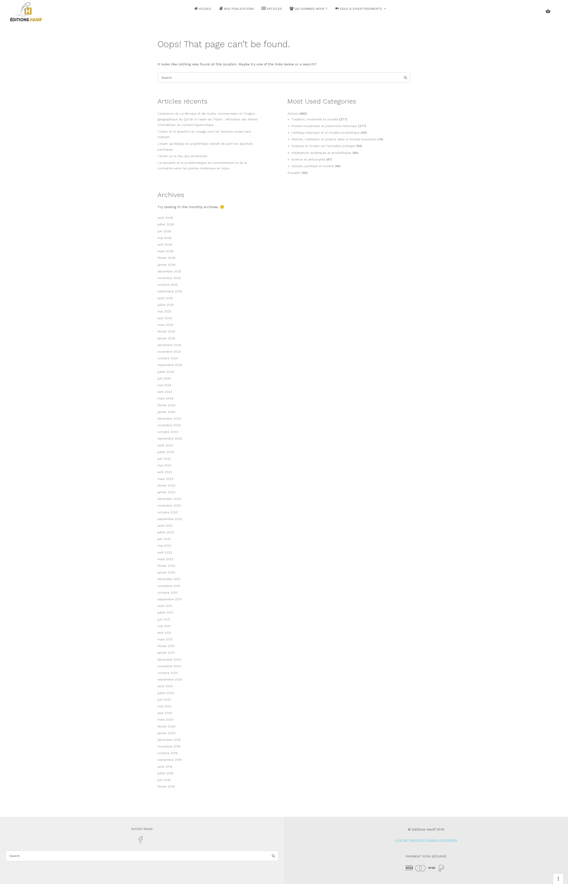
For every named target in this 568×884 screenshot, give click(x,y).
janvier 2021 (166, 652)
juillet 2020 (166, 693)
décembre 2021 (169, 579)
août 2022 (165, 525)
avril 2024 (165, 391)
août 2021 (165, 606)
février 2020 (167, 726)
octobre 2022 (168, 512)
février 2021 (166, 646)
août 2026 (165, 217)
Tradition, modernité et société (314, 119)
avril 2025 (165, 318)
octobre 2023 (168, 432)
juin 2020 (164, 699)
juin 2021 (164, 619)
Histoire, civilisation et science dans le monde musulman (333, 139)
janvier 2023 (166, 492)
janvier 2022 (166, 572)
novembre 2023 (169, 425)
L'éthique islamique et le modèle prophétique (325, 132)
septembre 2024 (170, 365)
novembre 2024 (169, 351)
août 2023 (165, 445)
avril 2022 (165, 552)
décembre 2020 (169, 659)
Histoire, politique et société (312, 166)
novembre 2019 (169, 746)
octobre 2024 (168, 358)
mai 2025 (164, 311)
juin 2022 (164, 539)
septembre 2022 (170, 519)
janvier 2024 (166, 412)
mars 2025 (165, 325)
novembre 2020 (169, 666)
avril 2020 (165, 713)
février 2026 (167, 258)
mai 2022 (164, 545)
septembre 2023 (170, 438)
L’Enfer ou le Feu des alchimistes (182, 156)
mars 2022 (165, 559)
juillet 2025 (166, 305)
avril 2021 (164, 632)
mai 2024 (164, 385)
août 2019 (165, 766)
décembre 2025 (169, 271)
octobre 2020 (168, 673)
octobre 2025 (168, 284)
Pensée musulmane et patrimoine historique (324, 126)
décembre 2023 (169, 418)
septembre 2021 (169, 599)
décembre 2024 (169, 345)
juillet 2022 (166, 532)
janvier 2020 (167, 733)
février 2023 (166, 485)
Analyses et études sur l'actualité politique (323, 146)
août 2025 (165, 298)
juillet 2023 (166, 452)
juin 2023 (164, 458)
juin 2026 (164, 231)
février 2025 (166, 331)
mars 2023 (165, 479)
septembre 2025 (170, 291)
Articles (292, 113)
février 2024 (166, 405)
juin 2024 (164, 378)
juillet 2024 (166, 372)
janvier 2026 (167, 264)
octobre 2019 (168, 753)
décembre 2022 (169, 499)
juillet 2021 (165, 612)
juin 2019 (164, 780)
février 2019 (166, 786)
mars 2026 (166, 251)
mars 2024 (165, 398)
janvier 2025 (166, 338)
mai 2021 (164, 626)
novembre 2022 (169, 505)
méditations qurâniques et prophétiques (321, 153)
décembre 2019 (169, 739)
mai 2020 (165, 706)
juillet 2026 (166, 224)
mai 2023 (164, 465)
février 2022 (166, 565)
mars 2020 (166, 719)
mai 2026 (165, 238)
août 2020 (165, 686)
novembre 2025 (169, 278)
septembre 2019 (170, 759)
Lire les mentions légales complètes (426, 840)
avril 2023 (165, 472)
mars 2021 (165, 639)
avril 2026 (165, 244)
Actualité (294, 172)
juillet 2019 (166, 773)
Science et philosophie (308, 159)
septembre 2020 (170, 679)
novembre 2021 (169, 586)
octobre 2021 (167, 592)
